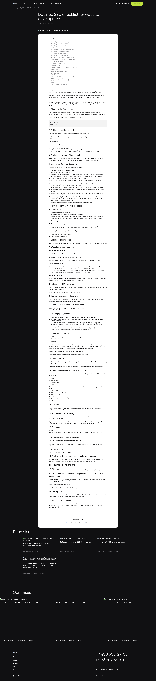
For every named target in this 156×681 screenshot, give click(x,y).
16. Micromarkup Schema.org (59, 71)
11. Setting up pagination (58, 61)
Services (24, 3)
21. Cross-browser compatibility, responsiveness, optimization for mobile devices (74, 81)
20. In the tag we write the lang (60, 79)
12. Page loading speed (58, 63)
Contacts (58, 3)
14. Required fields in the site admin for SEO (64, 67)
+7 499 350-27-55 (124, 3)
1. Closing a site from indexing (60, 42)
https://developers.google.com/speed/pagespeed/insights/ (66, 337)
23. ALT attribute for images (59, 84)
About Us (43, 3)
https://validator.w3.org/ (56, 449)
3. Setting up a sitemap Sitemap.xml (61, 46)
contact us (137, 3)
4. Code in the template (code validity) (62, 47)
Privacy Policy (100, 676)
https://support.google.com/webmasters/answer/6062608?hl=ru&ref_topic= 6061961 (74, 151)
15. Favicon (54, 69)
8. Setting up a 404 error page (59, 55)
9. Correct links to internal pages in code (62, 57)
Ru (114, 3)
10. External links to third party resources (63, 59)
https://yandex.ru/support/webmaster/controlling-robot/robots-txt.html (70, 150)
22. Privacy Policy (56, 82)
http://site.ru (52, 310)
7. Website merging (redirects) (59, 53)
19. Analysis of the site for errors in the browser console (67, 77)
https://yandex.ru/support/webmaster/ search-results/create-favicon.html (76, 409)
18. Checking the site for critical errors (62, 75)
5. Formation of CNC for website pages (62, 49)
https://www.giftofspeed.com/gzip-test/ (77, 355)
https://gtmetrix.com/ (55, 338)
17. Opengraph (55, 73)
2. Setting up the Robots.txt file (60, 44)
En (116, 3)
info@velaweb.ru (110, 659)
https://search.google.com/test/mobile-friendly (63, 488)
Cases (34, 3)
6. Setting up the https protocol (60, 51)
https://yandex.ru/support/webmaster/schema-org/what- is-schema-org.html (72, 423)
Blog (50, 3)
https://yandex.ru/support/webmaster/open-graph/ (64, 437)
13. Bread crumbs (56, 65)
